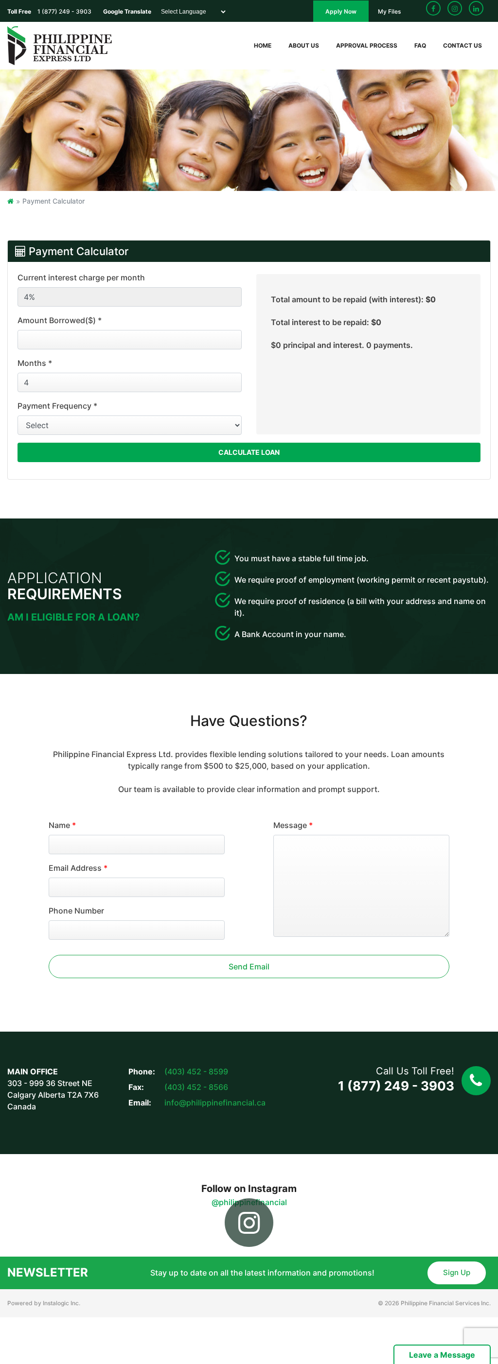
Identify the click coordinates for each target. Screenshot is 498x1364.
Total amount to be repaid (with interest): (353, 299)
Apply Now (340, 11)
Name (62, 825)
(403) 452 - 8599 (196, 1071)
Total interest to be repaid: (326, 322)
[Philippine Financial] (59, 45)
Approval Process (366, 45)
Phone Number (76, 910)
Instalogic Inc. (61, 1303)
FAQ (420, 45)
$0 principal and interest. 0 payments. (342, 345)
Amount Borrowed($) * (60, 320)
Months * (35, 363)
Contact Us (462, 45)
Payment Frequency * (57, 406)
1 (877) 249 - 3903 (396, 1085)
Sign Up (456, 1272)
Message (293, 825)
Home (262, 45)
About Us (303, 45)
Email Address (78, 868)
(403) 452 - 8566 (196, 1087)
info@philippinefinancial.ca (215, 1102)
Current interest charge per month (81, 277)
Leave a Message (442, 1355)
